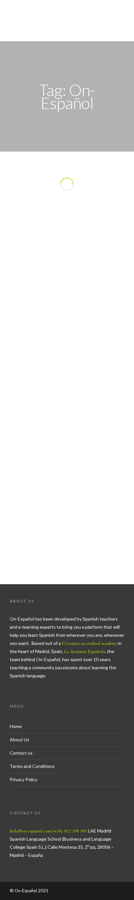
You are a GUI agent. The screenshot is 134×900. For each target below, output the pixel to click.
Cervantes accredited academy (89, 643)
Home (16, 726)
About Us (19, 739)
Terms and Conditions (32, 766)
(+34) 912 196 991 (69, 831)
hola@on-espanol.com (30, 831)
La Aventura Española (84, 651)
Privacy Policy (23, 779)
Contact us (21, 753)
